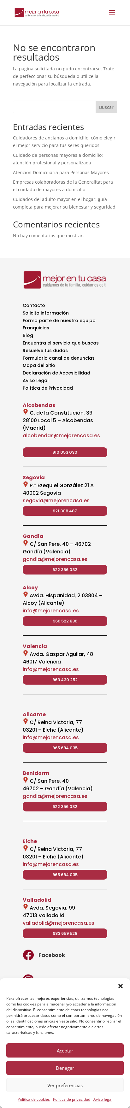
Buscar (106, 107)
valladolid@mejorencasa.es (58, 923)
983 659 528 (65, 933)
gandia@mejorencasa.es (55, 559)
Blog (28, 335)
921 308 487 (65, 511)
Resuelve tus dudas (45, 350)
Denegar (65, 1068)
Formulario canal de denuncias (59, 358)
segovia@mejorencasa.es (56, 500)
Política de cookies (34, 1099)
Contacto (34, 305)
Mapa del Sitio (39, 365)
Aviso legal (102, 1099)
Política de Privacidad (48, 388)
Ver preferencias (65, 1085)
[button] (120, 986)
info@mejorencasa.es (51, 610)
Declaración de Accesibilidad (56, 373)
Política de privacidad (71, 1099)
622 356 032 (64, 570)
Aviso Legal (36, 380)
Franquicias (36, 328)
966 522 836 (65, 621)
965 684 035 (65, 748)
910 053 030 (64, 452)
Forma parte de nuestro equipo (59, 320)
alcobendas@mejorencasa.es (61, 435)
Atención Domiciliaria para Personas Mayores (61, 172)
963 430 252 (65, 680)
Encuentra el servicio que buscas (61, 343)
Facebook (51, 955)
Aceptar (65, 1050)
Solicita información (46, 313)
